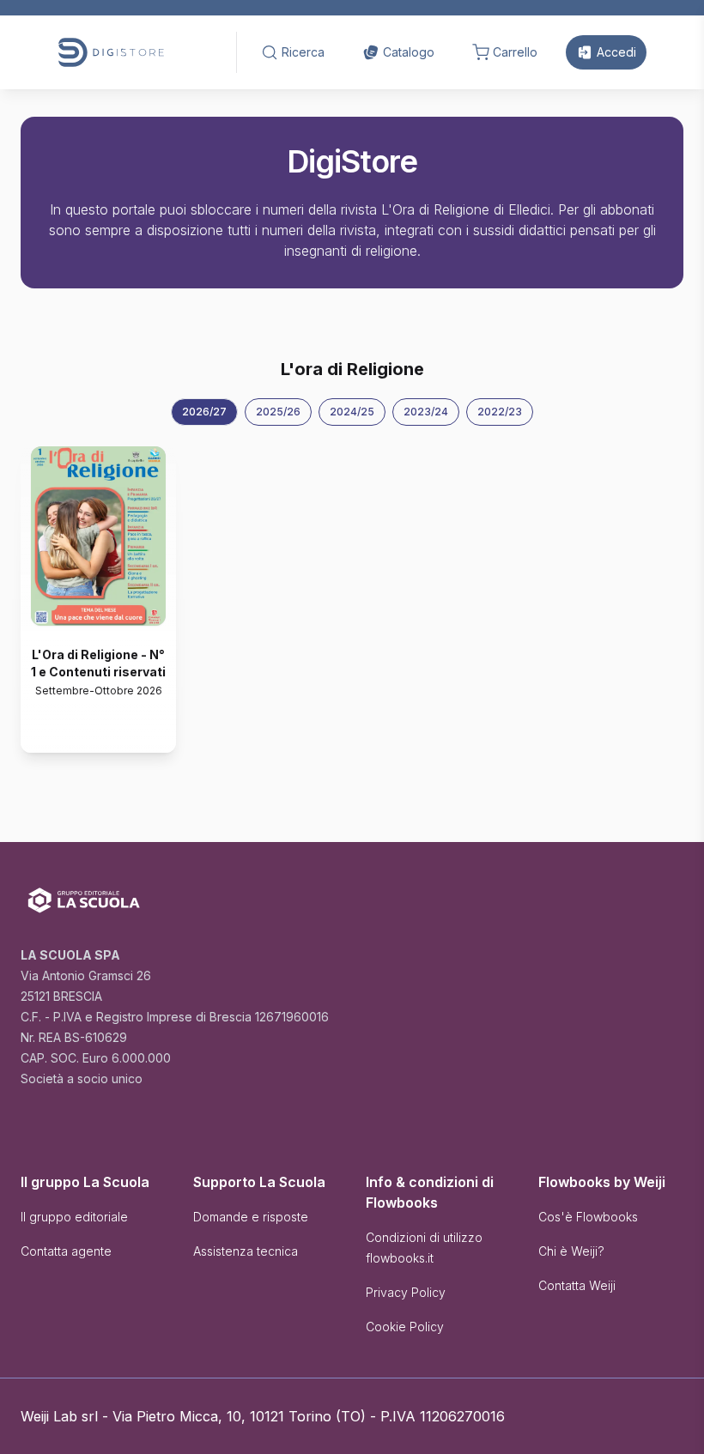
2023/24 (426, 411)
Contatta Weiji (577, 1285)
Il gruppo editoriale (74, 1216)
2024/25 (352, 411)
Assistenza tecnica (245, 1251)
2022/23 (499, 411)
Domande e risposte (250, 1216)
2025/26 (278, 411)
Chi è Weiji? (571, 1251)
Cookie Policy (405, 1326)
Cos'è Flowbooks (588, 1216)
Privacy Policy (406, 1292)
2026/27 (204, 411)
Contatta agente (66, 1251)
